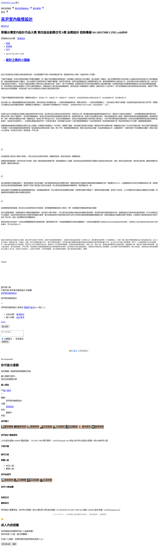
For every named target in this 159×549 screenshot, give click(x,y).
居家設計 (21, 38)
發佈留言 (5, 342)
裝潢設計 (20, 314)
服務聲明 (103, 514)
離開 (14, 544)
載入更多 (5, 327)
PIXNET (61, 514)
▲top (3, 322)
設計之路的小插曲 (18, 60)
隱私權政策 (93, 514)
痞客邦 (27, 307)
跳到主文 (5, 26)
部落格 (9, 46)
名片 (8, 49)
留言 (32, 307)
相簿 (8, 43)
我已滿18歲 (6, 544)
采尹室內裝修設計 (17, 19)
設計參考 (20, 317)
